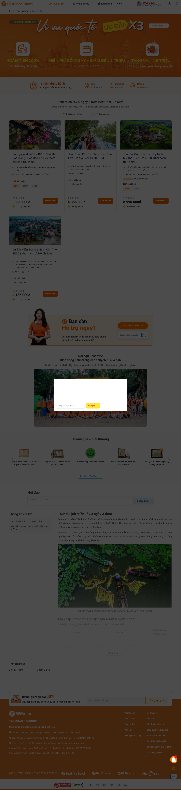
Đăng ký (92, 406)
